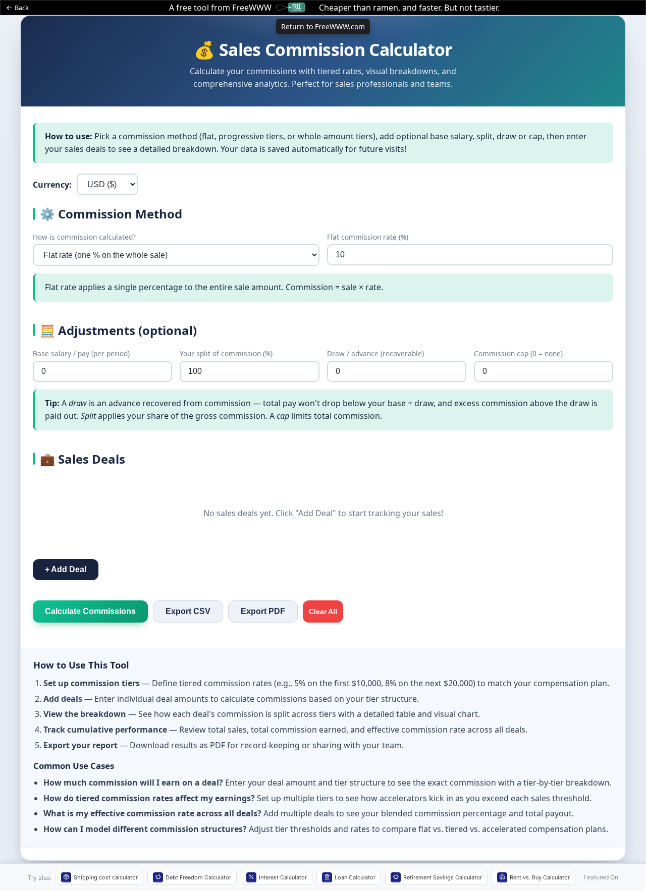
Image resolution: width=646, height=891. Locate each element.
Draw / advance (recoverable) (375, 353)
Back (22, 7)
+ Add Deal (65, 569)
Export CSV (188, 611)
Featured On (600, 877)
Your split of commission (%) (226, 353)
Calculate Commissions (90, 611)
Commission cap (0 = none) (518, 353)
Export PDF (263, 611)
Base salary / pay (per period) (81, 353)
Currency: (52, 184)
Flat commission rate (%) (367, 237)
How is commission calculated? (84, 237)
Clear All (323, 611)
